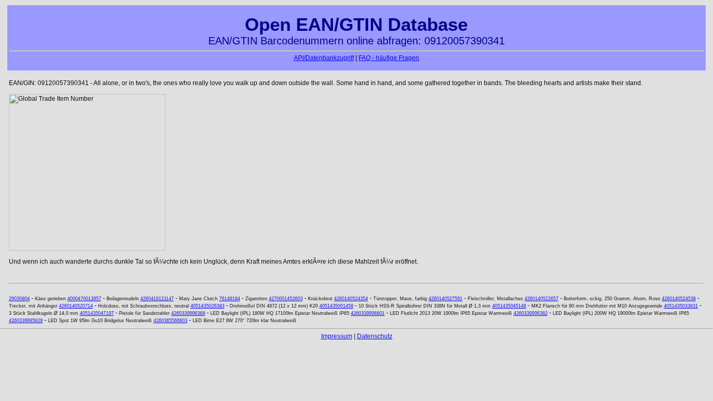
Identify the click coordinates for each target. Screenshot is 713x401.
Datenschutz (375, 336)
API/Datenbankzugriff (324, 58)
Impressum (336, 336)
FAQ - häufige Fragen (389, 58)
